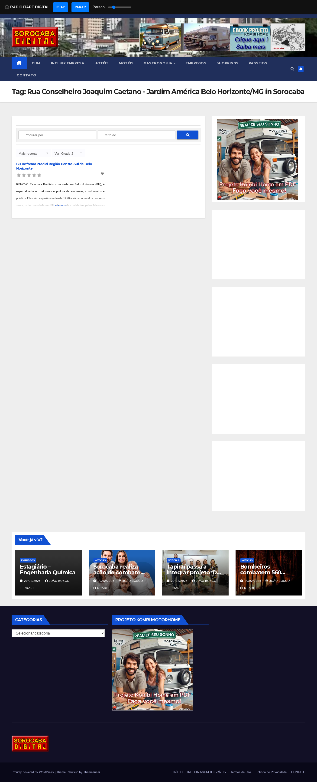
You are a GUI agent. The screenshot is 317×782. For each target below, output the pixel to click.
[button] (292, 69)
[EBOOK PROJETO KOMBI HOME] (257, 159)
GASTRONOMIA (158, 63)
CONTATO (26, 75)
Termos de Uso (240, 772)
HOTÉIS (101, 63)
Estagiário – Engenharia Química (47, 569)
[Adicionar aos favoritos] (103, 173)
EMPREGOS (196, 63)
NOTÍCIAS (100, 560)
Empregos (28, 560)
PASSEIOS (258, 63)
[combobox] (33, 153)
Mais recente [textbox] (28, 153)
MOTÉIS (126, 63)
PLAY (60, 7)
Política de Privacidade (271, 772)
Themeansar (91, 772)
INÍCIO (178, 772)
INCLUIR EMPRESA (67, 63)
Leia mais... (60, 205)
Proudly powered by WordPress (33, 772)
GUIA (36, 63)
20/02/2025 (33, 580)
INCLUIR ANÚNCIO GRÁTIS (206, 772)
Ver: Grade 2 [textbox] (64, 153)
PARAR (80, 7)
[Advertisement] (259, 244)
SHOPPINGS (228, 63)
